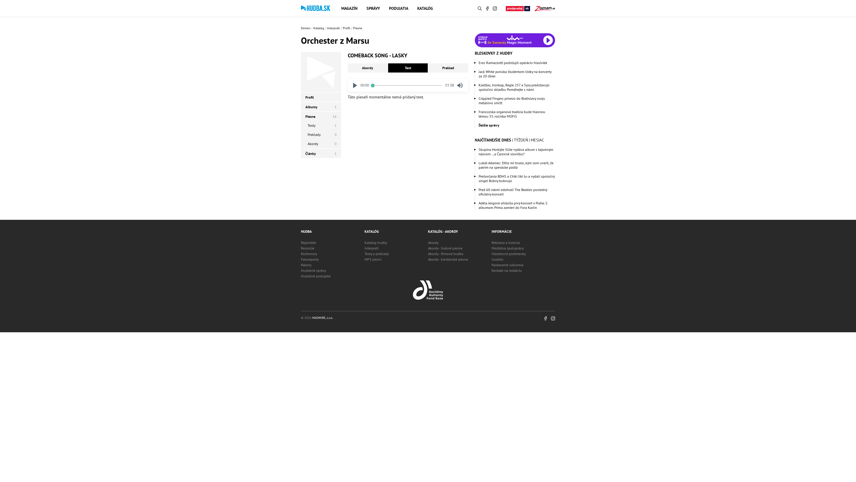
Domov (306, 28)
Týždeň (521, 140)
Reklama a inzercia (506, 242)
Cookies (497, 259)
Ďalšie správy (489, 125)
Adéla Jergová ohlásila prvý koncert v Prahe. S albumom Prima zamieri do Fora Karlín (513, 205)
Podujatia (398, 8)
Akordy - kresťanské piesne (448, 259)
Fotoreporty (310, 259)
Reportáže (308, 242)
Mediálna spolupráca (508, 248)
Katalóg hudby (375, 242)
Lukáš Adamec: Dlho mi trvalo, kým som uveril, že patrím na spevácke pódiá (516, 165)
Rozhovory (309, 253)
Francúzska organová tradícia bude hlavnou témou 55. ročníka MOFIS (512, 114)
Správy (373, 8)
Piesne (357, 28)
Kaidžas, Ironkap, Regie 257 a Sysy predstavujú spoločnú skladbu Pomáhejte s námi (514, 87)
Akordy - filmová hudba (445, 253)
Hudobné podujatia (316, 276)
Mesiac (537, 140)
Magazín (349, 8)
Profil (346, 28)
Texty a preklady (376, 253)
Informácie (502, 231)
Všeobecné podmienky (509, 253)
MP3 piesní (372, 259)
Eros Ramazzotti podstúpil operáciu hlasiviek (513, 62)
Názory (306, 265)
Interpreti (333, 28)
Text (408, 68)
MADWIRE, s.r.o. (322, 318)
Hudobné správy (313, 270)
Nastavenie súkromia (507, 265)
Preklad (448, 68)
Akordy (367, 68)
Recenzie (307, 248)
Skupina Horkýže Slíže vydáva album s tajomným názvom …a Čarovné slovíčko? (516, 151)
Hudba (306, 231)
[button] (355, 85)
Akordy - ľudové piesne (445, 248)
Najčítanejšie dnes (493, 140)
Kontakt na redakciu (507, 270)
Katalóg (425, 8)
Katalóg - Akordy (443, 231)
